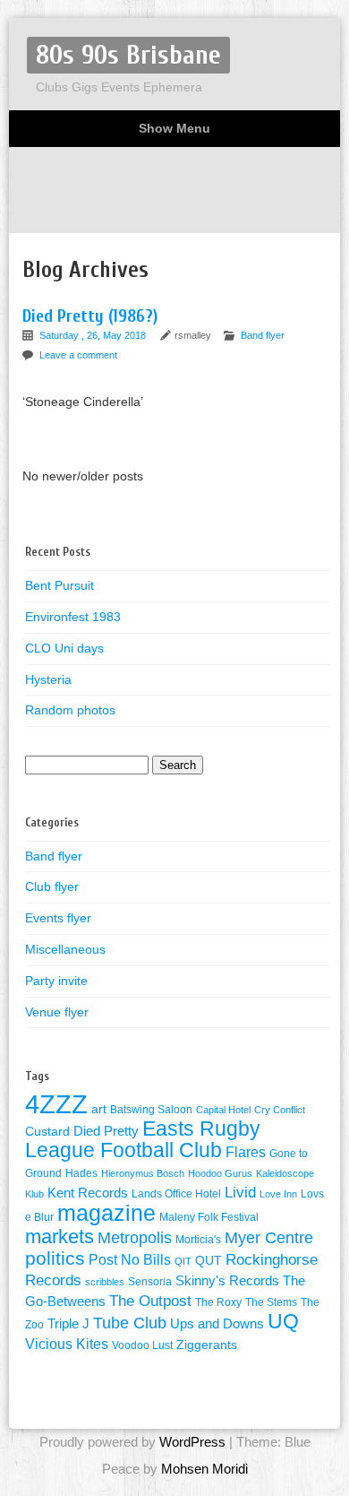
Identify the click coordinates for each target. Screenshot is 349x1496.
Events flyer (58, 918)
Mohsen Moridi (204, 1468)
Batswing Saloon (151, 1109)
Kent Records (87, 1193)
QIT (183, 1261)
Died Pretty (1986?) (89, 316)
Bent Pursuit (59, 585)
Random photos (70, 710)
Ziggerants (206, 1345)
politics (55, 1258)
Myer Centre (269, 1238)
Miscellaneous (65, 949)
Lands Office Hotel (176, 1194)
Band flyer (263, 335)
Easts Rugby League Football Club (142, 1139)
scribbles (104, 1281)
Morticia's (198, 1239)
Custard (47, 1131)
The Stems (271, 1302)
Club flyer (52, 886)
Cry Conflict (279, 1109)
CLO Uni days (64, 648)
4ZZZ (56, 1104)
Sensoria (150, 1281)
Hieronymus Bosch (142, 1173)
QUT (208, 1260)
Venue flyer (57, 1012)
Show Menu (174, 128)
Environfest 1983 (73, 617)
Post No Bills (130, 1259)
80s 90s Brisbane (128, 55)
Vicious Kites (66, 1344)
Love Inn (278, 1194)
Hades (81, 1173)
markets (59, 1236)
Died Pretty (106, 1131)
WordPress (192, 1441)
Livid (240, 1192)
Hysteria (48, 679)
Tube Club (129, 1323)
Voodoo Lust (142, 1345)
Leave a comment (78, 355)
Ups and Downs (217, 1324)
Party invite (56, 980)
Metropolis (135, 1238)
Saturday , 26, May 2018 (94, 335)
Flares (246, 1152)
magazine (106, 1212)
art (98, 1109)
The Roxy (218, 1302)
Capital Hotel (223, 1109)
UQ (283, 1321)
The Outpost (150, 1301)
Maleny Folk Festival (209, 1217)
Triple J (68, 1324)
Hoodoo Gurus (220, 1173)
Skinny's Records (227, 1281)
